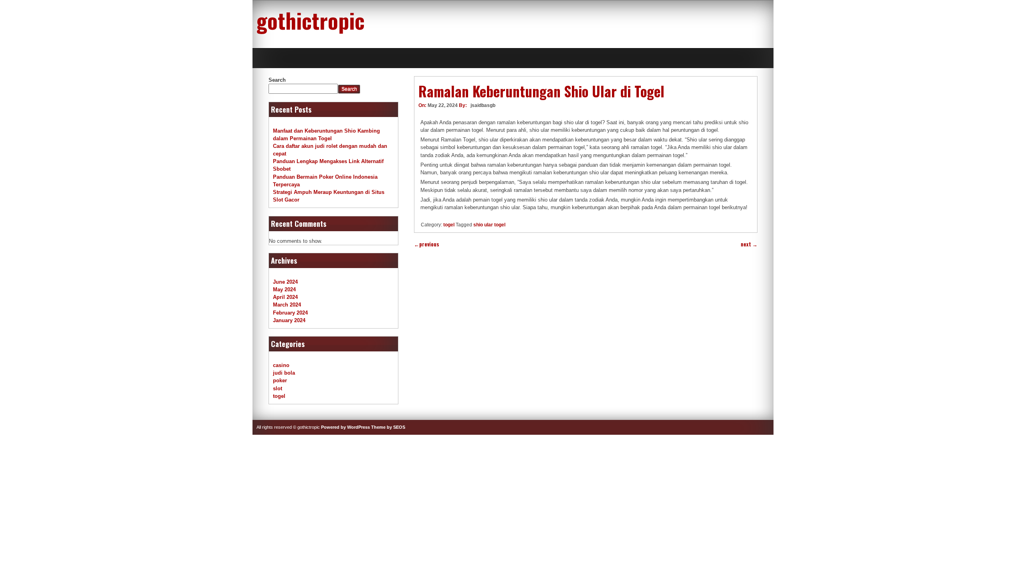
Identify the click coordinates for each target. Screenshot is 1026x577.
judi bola (284, 373)
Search (277, 80)
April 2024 (285, 297)
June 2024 (285, 282)
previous (426, 244)
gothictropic (310, 20)
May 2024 (284, 289)
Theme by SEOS (388, 427)
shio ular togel (489, 225)
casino (281, 365)
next (749, 244)
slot (277, 388)
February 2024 (290, 313)
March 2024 (287, 305)
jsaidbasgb (483, 105)
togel (448, 225)
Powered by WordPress (345, 427)
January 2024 (289, 320)
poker (280, 380)
